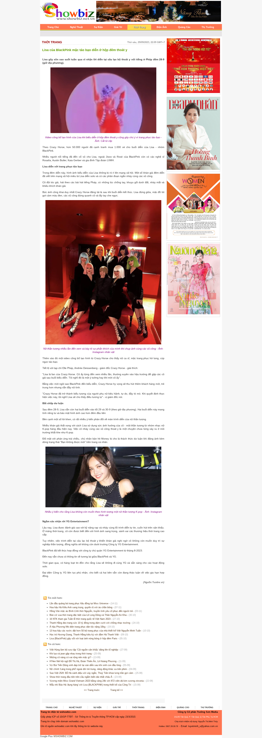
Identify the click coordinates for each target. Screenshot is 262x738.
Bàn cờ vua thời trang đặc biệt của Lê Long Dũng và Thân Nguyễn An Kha (88, 615)
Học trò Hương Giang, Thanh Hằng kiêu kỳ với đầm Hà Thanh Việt (84, 634)
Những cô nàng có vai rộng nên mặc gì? (70, 657)
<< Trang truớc (92, 690)
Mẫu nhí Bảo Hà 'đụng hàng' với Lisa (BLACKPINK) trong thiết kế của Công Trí (90, 684)
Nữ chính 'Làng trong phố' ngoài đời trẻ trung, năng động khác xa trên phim (88, 669)
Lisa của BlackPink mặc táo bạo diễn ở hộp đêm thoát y (84, 50)
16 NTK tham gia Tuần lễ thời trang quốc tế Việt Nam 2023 (80, 619)
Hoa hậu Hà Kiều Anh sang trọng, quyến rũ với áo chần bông (81, 607)
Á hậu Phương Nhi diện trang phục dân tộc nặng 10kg (77, 626)
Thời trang (52, 42)
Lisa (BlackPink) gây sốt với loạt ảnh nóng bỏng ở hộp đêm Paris (83, 638)
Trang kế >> (116, 690)
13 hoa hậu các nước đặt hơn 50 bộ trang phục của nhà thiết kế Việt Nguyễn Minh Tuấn (95, 630)
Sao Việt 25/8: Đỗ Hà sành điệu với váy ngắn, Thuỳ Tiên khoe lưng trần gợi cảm (91, 673)
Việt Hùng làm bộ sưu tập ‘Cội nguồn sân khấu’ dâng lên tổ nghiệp (84, 649)
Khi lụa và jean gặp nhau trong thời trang (71, 653)
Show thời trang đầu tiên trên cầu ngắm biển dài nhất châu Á (81, 677)
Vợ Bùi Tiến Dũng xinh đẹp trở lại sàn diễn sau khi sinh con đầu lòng (85, 665)
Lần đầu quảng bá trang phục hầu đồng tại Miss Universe (79, 603)
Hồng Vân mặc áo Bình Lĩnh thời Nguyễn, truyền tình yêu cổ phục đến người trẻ (91, 611)
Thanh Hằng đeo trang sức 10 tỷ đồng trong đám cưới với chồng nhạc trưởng (90, 622)
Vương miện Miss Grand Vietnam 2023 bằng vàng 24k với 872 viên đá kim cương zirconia (97, 680)
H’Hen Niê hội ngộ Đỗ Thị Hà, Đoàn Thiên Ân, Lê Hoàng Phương (83, 661)
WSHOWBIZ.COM (63, 736)
